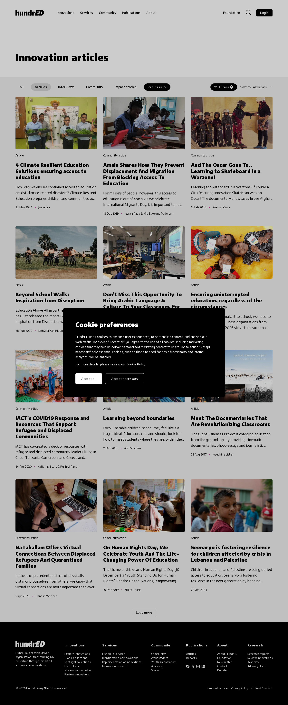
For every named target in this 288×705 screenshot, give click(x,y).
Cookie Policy (136, 364)
